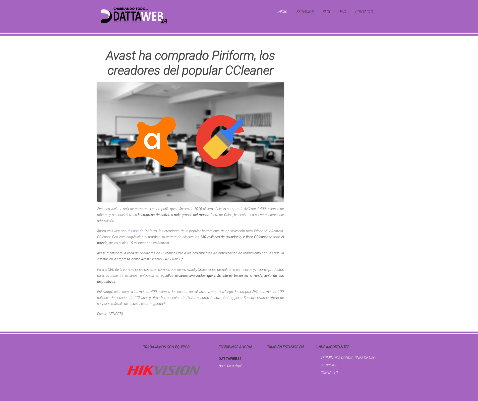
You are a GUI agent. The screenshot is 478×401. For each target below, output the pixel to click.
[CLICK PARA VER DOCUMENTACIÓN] (163, 370)
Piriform (192, 298)
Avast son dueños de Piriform (134, 231)
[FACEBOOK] (268, 357)
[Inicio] (134, 16)
